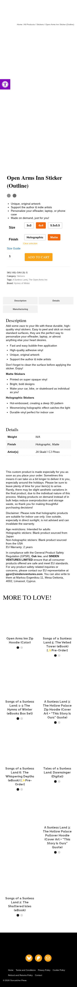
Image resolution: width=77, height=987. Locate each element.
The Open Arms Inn (38, 279)
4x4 (40, 225)
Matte (54, 237)
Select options (20, 655)
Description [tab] (20, 300)
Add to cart (38, 257)
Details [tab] (56, 300)
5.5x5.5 (55, 225)
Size (12, 227)
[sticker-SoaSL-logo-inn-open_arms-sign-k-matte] (38, 62)
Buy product (57, 788)
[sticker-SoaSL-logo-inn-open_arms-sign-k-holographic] (38, 134)
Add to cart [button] (57, 663)
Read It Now (19, 922)
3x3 (29, 225)
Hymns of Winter (22, 283)
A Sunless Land (20, 279)
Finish (13, 239)
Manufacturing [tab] (20, 309)
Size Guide (14, 248)
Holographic (35, 237)
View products (20, 726)
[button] (5, 84)
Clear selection (30, 243)
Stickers (21, 276)
